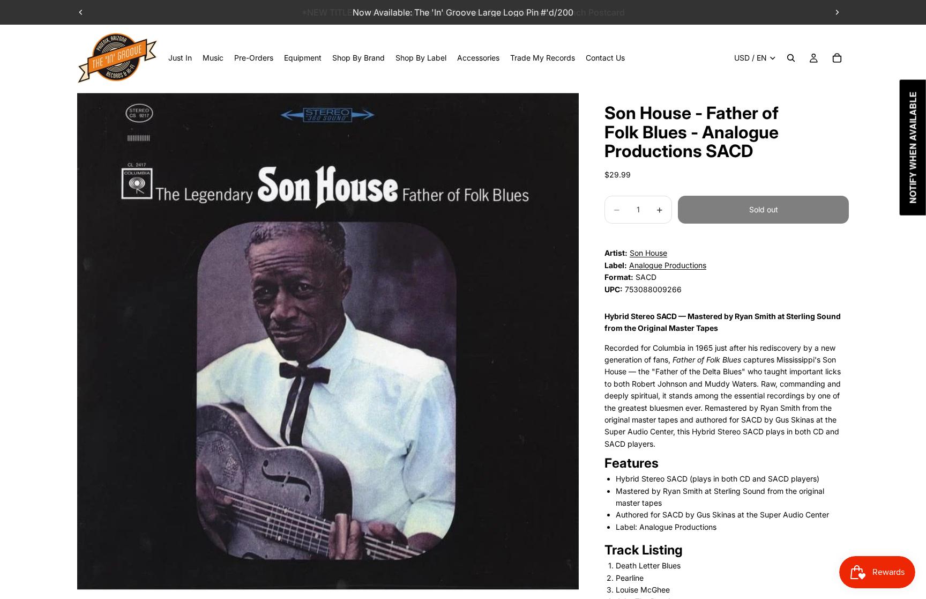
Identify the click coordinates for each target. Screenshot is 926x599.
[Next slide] (837, 12)
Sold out (763, 209)
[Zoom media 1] (328, 342)
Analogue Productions (667, 265)
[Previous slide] (81, 12)
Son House (648, 252)
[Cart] (837, 58)
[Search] (791, 58)
